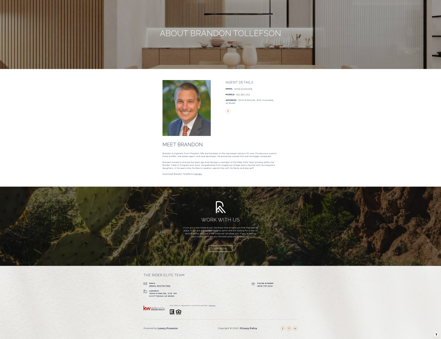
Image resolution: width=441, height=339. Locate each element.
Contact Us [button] (220, 248)
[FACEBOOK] (228, 111)
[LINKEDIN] (295, 328)
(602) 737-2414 (265, 286)
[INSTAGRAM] (289, 328)
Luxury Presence (168, 328)
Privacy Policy (248, 328)
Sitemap (212, 305)
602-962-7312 (243, 94)
